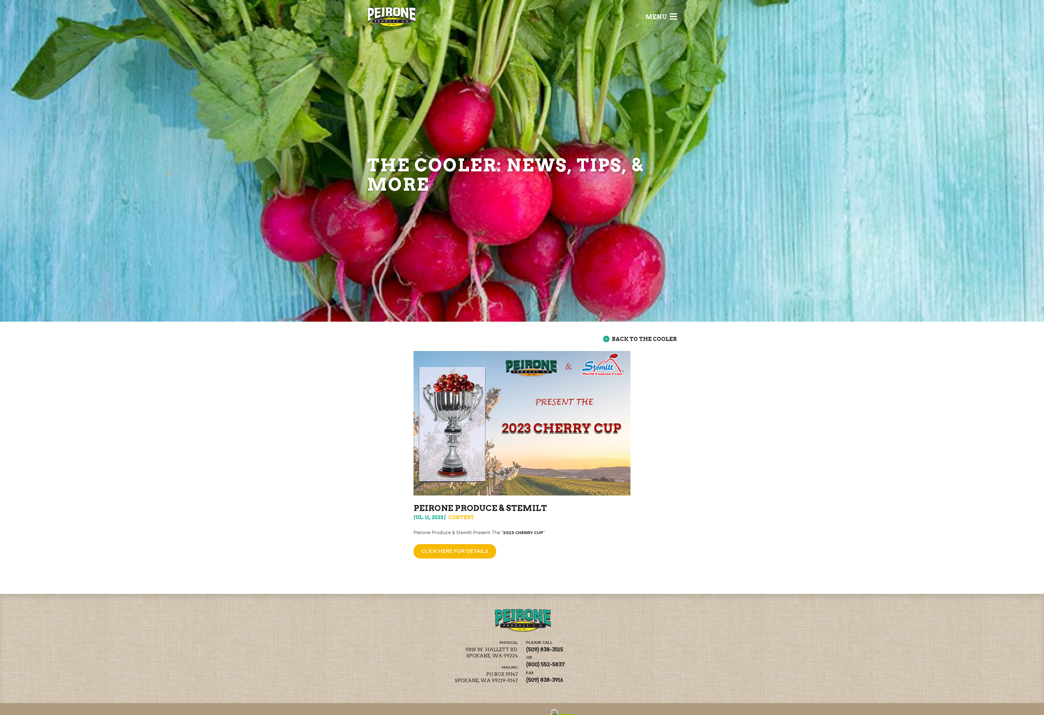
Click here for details (454, 551)
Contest (461, 517)
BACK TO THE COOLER (644, 339)
